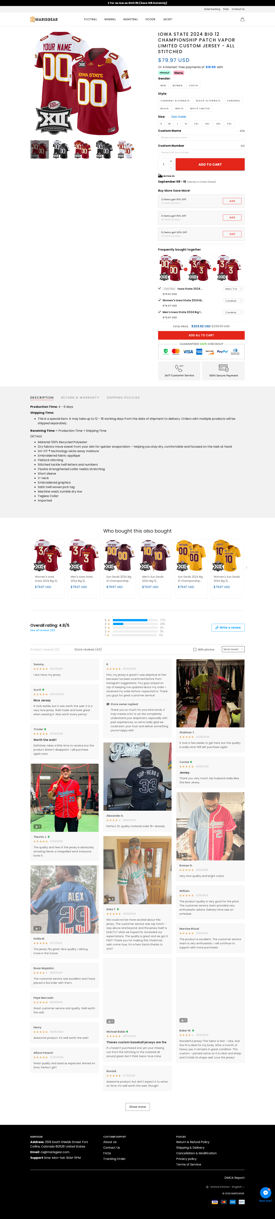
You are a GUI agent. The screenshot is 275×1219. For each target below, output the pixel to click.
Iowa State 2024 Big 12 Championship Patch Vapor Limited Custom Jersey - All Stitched (191, 289)
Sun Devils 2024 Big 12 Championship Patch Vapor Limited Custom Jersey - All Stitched (119, 579)
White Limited (200, 108)
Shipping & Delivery (190, 1147)
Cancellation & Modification (196, 1153)
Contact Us (238, 9)
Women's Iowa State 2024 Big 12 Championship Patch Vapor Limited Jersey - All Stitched (183, 300)
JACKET (167, 19)
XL (186, 123)
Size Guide (178, 117)
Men (163, 85)
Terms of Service (188, 1164)
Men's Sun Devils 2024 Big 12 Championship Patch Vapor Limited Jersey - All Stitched (155, 579)
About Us (110, 1142)
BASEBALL (110, 19)
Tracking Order (114, 1159)
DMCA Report (234, 1178)
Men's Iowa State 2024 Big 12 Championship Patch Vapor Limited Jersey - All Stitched (183, 312)
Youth (193, 85)
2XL (196, 123)
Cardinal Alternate (175, 100)
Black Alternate (208, 100)
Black (165, 108)
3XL (207, 123)
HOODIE (150, 19)
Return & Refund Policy (193, 1142)
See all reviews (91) (42, 630)
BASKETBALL (130, 19)
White (179, 108)
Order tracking (212, 9)
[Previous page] (33, 83)
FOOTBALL (90, 19)
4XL (218, 123)
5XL (229, 123)
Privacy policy (186, 1159)
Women (177, 85)
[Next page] (132, 83)
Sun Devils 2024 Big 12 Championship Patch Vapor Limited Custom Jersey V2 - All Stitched (191, 579)
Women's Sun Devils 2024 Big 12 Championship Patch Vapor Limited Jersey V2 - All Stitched (227, 579)
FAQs (226, 9)
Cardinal (233, 100)
